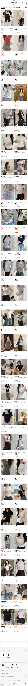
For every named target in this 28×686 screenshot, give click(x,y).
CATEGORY (2, 684)
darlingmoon (16, 76)
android (8, 657)
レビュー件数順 (12, 7)
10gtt (2, 401)
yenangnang (3, 151)
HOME (14, 684)
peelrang (15, 151)
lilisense (2, 27)
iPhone (3, 657)
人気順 (7, 7)
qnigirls (15, 351)
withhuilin (3, 351)
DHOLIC (14, 3)
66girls (15, 626)
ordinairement (16, 101)
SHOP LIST (8, 684)
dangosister (3, 252)
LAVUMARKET (3, 176)
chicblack (2, 76)
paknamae (16, 500)
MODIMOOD (3, 626)
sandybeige (3, 426)
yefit (2, 451)
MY (25, 684)
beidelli (15, 126)
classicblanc (3, 576)
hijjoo (15, 451)
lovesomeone (3, 126)
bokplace (16, 326)
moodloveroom (17, 525)
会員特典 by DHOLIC (14, 645)
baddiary (15, 601)
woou (15, 27)
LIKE (19, 684)
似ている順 (3, 7)
